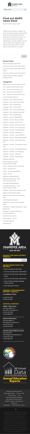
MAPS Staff (8, 24)
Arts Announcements (9, 97)
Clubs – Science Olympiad (10, 171)
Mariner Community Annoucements (14, 195)
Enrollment (7, 405)
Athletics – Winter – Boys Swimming (14, 140)
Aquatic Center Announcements (12, 84)
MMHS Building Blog (9, 200)
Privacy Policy (12, 395)
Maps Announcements (10, 193)
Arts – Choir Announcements (11, 89)
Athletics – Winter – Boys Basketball (14, 137)
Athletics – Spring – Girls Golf (11, 122)
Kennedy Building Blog (10, 183)
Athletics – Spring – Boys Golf (12, 120)
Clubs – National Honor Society (12, 166)
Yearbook (6, 223)
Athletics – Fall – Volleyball (11, 115)
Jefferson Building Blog (10, 176)
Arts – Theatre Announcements (12, 94)
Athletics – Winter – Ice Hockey (12, 151)
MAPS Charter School (18, 405)
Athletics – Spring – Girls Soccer (12, 125)
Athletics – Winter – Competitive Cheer (15, 144)
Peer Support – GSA (9, 218)
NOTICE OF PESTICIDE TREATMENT (14, 66)
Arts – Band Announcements (11, 87)
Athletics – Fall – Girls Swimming (12, 109)
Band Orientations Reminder (11, 63)
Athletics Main (7, 159)
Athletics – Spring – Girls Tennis (12, 127)
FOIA (19, 395)
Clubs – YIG (6, 174)
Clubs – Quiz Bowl (8, 168)
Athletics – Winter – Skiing (11, 154)
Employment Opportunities (14, 391)
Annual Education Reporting (14, 397)
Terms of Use (20, 393)
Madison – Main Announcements (13, 190)
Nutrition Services (8, 216)
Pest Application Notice (11, 285)
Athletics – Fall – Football (10, 104)
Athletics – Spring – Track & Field (13, 135)
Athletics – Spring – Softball (11, 132)
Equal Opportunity (9, 393)
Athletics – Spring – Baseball (11, 117)
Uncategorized (7, 221)
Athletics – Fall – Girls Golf (10, 107)
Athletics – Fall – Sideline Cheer (12, 112)
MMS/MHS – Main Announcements (13, 202)
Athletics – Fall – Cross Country (12, 102)
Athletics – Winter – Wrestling (12, 156)
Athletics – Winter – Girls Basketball (14, 149)
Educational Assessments (14, 399)
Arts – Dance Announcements (12, 92)
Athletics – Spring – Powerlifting (12, 130)
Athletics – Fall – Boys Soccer (11, 99)
